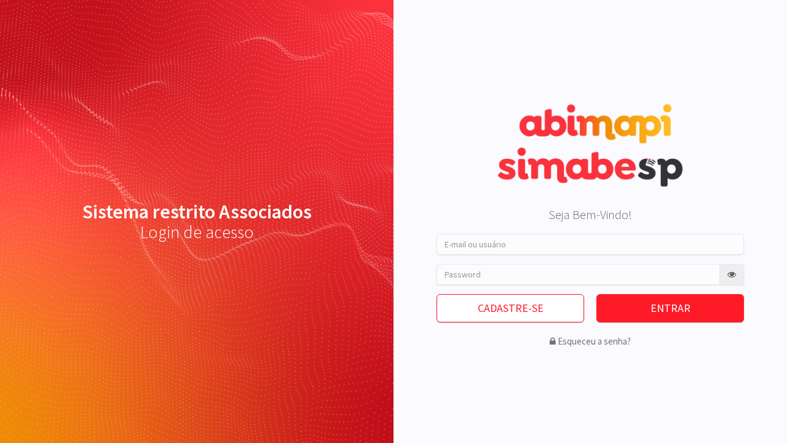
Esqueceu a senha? (594, 341)
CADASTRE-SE (511, 308)
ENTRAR (670, 308)
